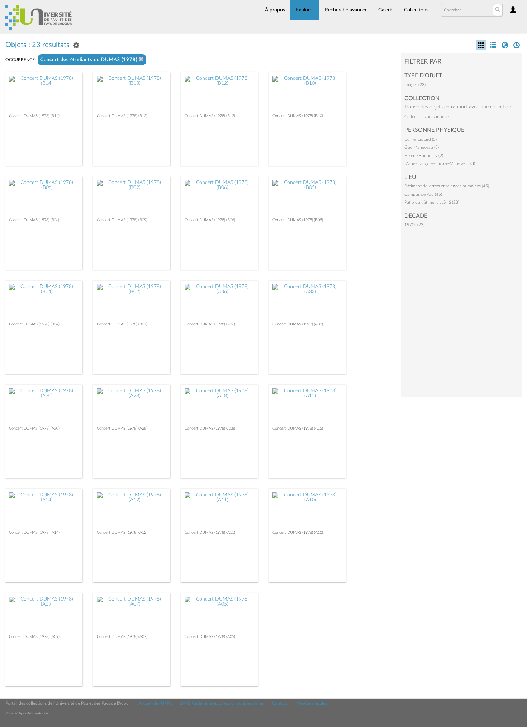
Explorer (305, 10)
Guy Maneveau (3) (421, 147)
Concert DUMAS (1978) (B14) (34, 116)
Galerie (385, 10)
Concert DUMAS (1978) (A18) (210, 428)
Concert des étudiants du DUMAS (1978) (89, 59)
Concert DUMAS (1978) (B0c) (34, 220)
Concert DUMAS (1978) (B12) (210, 116)
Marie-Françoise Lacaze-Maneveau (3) (439, 163)
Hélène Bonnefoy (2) (423, 155)
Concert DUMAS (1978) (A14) (34, 532)
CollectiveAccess (35, 713)
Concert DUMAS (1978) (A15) (297, 428)
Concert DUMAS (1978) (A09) (34, 637)
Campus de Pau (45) (423, 194)
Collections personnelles (427, 117)
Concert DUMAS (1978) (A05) (210, 637)
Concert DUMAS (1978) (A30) (34, 428)
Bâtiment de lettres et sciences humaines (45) (446, 186)
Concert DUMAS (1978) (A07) (122, 637)
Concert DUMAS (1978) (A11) (210, 532)
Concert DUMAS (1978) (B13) (122, 116)
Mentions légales (311, 703)
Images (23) (415, 85)
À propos (275, 10)
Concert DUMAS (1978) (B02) (122, 324)
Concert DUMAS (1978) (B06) (210, 220)
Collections (416, 10)
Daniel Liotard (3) (420, 139)
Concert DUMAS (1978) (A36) (210, 324)
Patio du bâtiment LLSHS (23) (431, 202)
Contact (279, 703)
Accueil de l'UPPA (155, 703)
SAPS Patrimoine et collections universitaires (222, 703)
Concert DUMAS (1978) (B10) (297, 116)
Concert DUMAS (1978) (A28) (122, 428)
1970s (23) (414, 225)
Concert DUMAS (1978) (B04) (34, 324)
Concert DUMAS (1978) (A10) (297, 532)
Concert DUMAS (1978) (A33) (297, 324)
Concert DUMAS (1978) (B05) (297, 220)
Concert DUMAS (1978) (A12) (122, 532)
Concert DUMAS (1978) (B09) (122, 220)
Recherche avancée (346, 10)
